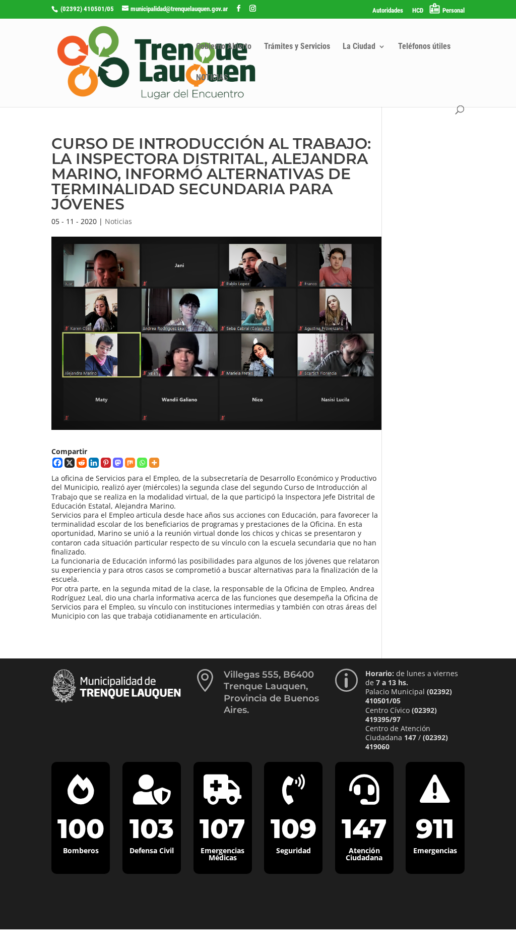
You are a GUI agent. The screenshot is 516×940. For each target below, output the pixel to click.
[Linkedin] (94, 463)
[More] (154, 463)
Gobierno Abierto (223, 47)
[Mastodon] (118, 463)
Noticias (118, 221)
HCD (417, 10)
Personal (453, 10)
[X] (69, 463)
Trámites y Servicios (297, 47)
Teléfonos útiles (424, 47)
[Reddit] (82, 463)
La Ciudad (359, 47)
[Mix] (130, 463)
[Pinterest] (106, 463)
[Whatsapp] (142, 463)
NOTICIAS (212, 78)
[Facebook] (57, 463)
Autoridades (387, 10)
